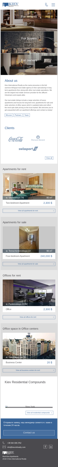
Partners (18, 115)
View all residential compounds (38, 413)
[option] (29, 143)
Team (26, 115)
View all (49, 158)
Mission (9, 115)
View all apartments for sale (28, 264)
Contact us (29, 432)
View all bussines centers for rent (28, 370)
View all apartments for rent (28, 211)
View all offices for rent (28, 317)
